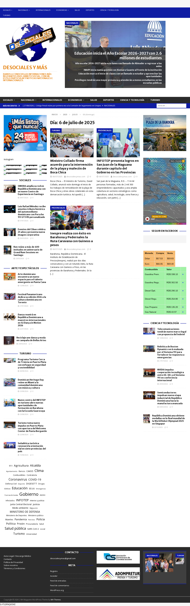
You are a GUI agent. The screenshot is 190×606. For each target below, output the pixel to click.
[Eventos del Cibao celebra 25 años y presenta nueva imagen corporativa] (10, 232)
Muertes (9, 519)
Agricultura (21, 465)
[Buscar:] (171, 105)
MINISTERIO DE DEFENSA (25, 511)
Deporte (21, 484)
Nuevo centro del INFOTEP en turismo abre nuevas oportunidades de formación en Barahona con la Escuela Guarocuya (32, 405)
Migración (34, 508)
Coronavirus (18, 479)
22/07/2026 (24, 329)
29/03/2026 (163, 384)
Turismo (6, 15)
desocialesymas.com (75, 176)
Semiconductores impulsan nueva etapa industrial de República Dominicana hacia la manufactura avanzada (170, 398)
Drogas (41, 483)
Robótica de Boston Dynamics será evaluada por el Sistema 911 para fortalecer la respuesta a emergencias (170, 352)
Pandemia (21, 519)
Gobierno (28, 494)
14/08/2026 (163, 338)
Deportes (90, 10)
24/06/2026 (23, 344)
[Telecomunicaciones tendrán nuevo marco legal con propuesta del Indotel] (149, 331)
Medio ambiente (20, 507)
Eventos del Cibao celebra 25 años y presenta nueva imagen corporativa (31, 232)
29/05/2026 (24, 238)
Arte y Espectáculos (25, 268)
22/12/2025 (158, 427)
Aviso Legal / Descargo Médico (17, 556)
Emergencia (41, 489)
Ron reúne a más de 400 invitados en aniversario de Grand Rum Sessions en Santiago (28, 251)
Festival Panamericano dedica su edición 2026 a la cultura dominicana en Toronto (32, 298)
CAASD (29, 471)
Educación (20, 488)
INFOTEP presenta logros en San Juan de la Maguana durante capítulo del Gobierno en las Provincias (118, 166)
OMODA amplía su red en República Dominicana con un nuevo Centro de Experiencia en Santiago (32, 190)
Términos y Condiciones (14, 568)
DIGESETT (31, 483)
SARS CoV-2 (33, 528)
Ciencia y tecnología (109, 10)
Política (11, 523)
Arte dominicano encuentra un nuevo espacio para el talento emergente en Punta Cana (32, 278)
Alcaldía (35, 465)
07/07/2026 (24, 221)
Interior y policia (37, 500)
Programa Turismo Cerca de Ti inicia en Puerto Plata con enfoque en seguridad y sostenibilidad (32, 363)
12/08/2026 (24, 285)
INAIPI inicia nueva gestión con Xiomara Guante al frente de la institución (123, 70)
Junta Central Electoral (20, 504)
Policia (40, 519)
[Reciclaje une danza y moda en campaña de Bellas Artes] (9, 340)
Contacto (8, 559)
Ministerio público (35, 515)
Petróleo (31, 520)
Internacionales (43, 10)
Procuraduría (32, 524)
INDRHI (42, 495)
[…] (83, 194)
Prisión (21, 523)
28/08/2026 (24, 371)
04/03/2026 (163, 407)
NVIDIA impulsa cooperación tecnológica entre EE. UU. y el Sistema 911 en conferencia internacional (171, 375)
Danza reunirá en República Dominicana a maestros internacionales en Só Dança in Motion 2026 (32, 320)
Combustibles (19, 475)
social (42, 529)
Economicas (61, 10)
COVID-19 (34, 479)
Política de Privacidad (13, 562)
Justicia (36, 504)
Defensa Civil (11, 483)
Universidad (31, 534)
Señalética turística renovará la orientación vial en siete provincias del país (32, 447)
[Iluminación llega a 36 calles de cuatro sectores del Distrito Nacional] (159, 562)
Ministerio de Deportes (16, 515)
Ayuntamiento (11, 471)
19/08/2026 (24, 455)
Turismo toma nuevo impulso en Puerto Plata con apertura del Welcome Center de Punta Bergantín (32, 427)
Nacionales (23, 10)
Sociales (6, 10)
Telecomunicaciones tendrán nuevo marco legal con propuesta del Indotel (171, 332)
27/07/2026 (24, 306)
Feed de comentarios (59, 585)
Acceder (53, 576)
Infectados (10, 500)
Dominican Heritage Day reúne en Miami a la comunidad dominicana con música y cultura (31, 383)
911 (11, 465)
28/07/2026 (24, 197)
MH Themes (56, 599)
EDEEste (7, 489)
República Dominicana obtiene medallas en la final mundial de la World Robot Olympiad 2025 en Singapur (168, 419)
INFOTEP (22, 500)
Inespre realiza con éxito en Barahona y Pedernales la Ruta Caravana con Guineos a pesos (71, 239)
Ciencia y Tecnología (165, 323)
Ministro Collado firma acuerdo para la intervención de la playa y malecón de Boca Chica (71, 166)
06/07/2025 (57, 176)
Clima (39, 470)
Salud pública (15, 528)
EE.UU (32, 488)
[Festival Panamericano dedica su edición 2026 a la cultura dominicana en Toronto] (10, 296)
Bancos (22, 471)
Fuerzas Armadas (11, 495)
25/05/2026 (20, 258)
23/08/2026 (24, 391)
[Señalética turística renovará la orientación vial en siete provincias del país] (10, 445)
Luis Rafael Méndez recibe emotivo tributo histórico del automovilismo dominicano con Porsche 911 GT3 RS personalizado (32, 212)
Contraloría (32, 475)
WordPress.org (57, 590)
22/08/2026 (24, 434)
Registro (54, 571)
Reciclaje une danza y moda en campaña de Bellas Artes (31, 339)
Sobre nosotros (11, 565)
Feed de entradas (58, 580)
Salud (77, 10)
